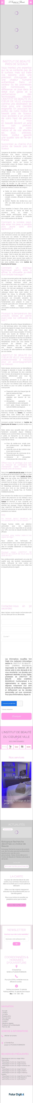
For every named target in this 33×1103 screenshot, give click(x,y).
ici (29, 694)
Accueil (4, 1011)
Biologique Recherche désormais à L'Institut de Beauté (13, 843)
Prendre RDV (6, 1016)
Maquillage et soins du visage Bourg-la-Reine (16, 1076)
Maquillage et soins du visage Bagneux (14, 1078)
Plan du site (6, 1027)
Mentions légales (7, 1023)
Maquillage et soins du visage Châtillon (14, 1071)
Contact (4, 1021)
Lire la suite (16, 862)
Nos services (6, 1018)
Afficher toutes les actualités (16, 866)
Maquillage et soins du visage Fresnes (14, 1064)
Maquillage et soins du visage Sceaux (14, 1062)
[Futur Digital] (16, 1094)
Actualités (5, 1020)
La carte (5, 1014)
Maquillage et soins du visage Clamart (14, 1069)
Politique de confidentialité (11, 1025)
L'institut (4, 1013)
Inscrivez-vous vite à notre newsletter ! (16, 934)
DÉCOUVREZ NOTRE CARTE (16, 905)
